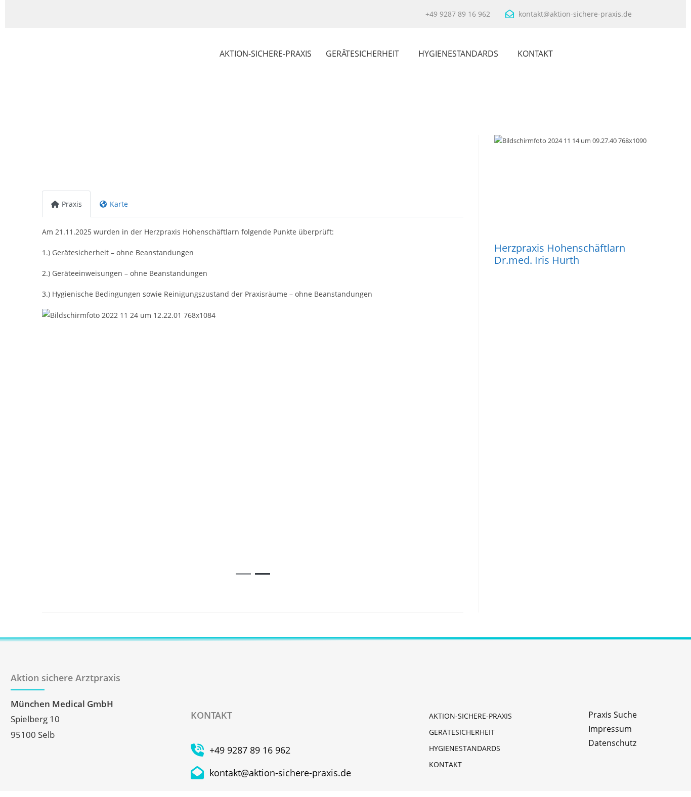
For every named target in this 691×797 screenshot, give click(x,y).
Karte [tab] (119, 204)
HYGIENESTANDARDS (458, 53)
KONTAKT (535, 53)
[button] (73, 445)
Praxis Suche (612, 714)
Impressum (610, 728)
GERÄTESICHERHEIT (362, 53)
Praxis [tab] (72, 204)
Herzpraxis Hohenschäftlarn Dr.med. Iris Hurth (559, 254)
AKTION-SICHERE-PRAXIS (266, 53)
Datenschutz (612, 742)
